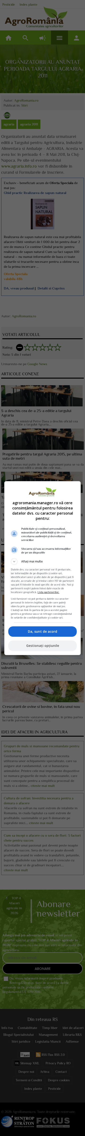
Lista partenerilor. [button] (48, 592)
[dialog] (42, 568)
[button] (42, 561)
